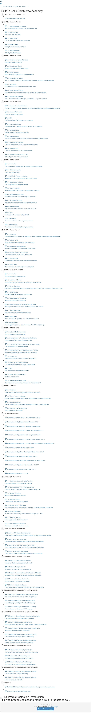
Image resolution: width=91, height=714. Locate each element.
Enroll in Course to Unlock (45, 709)
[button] (1, 1)
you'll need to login (52, 706)
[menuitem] (1, 4)
